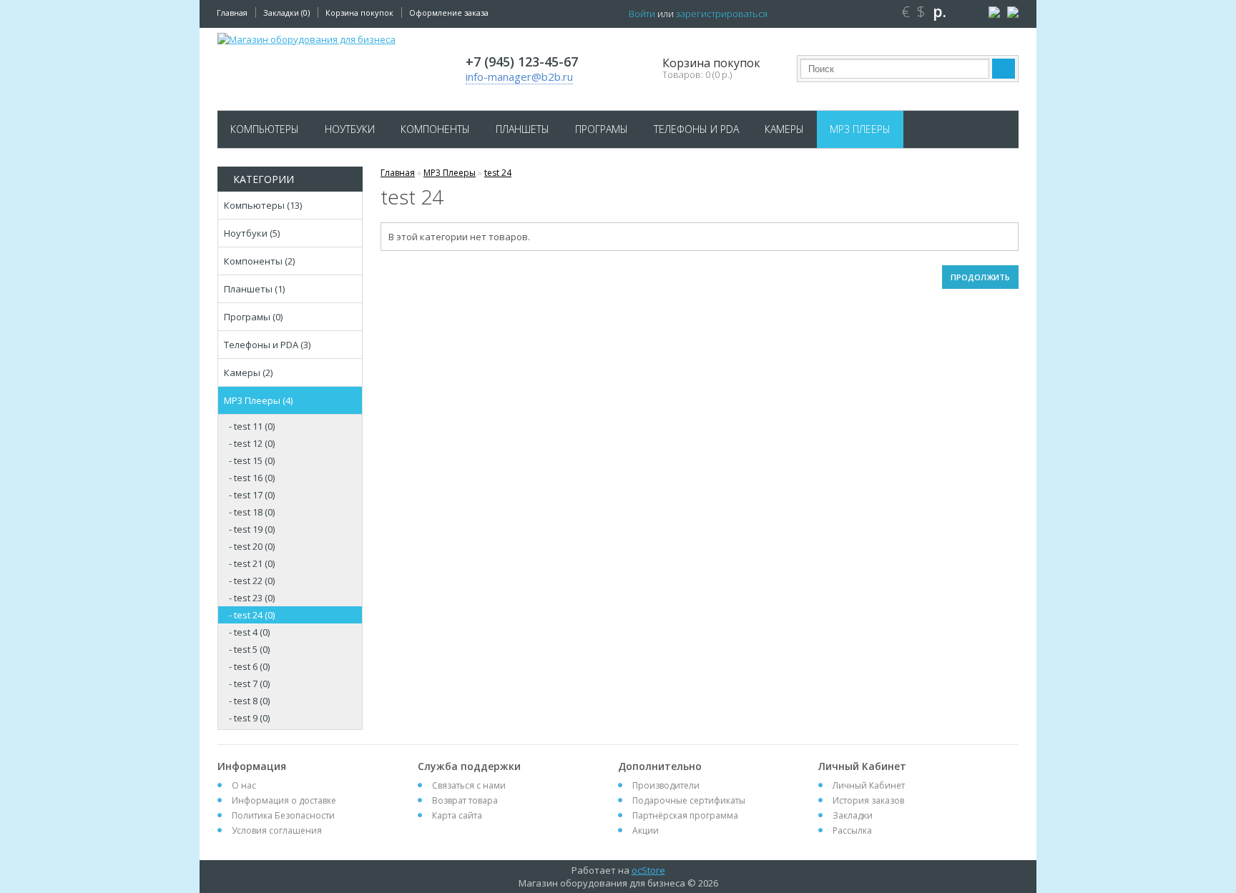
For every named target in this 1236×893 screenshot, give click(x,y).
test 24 (497, 173)
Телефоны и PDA (696, 129)
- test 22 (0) (252, 580)
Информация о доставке (284, 800)
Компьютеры (264, 129)
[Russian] (992, 12)
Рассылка (852, 830)
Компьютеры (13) (263, 205)
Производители (666, 785)
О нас (244, 785)
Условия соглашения (277, 830)
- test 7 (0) (249, 683)
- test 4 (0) (249, 632)
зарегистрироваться (721, 13)
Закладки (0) (286, 12)
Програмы (601, 129)
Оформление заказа (449, 12)
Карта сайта (457, 815)
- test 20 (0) (252, 546)
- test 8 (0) (249, 700)
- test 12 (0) (252, 443)
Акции (645, 830)
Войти (642, 13)
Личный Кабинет (869, 785)
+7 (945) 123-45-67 (522, 61)
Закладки (853, 815)
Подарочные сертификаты (688, 800)
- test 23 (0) (252, 597)
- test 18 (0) (252, 511)
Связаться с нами (469, 785)
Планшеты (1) (254, 288)
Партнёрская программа (685, 815)
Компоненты (435, 129)
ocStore (648, 870)
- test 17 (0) (252, 494)
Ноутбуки (350, 129)
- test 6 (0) (249, 666)
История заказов (868, 800)
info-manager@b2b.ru (519, 76)
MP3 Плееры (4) (258, 400)
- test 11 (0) (252, 426)
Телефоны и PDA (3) (267, 344)
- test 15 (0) (252, 460)
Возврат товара (465, 800)
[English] (1011, 12)
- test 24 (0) (252, 614)
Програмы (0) (253, 316)
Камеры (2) (248, 372)
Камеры (784, 129)
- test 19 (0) (252, 529)
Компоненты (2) (259, 261)
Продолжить (980, 277)
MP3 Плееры (860, 129)
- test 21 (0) (252, 563)
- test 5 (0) (249, 649)
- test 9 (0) (249, 717)
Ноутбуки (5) (252, 233)
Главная (232, 12)
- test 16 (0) (252, 477)
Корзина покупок (359, 12)
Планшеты (522, 129)
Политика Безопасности (283, 815)
